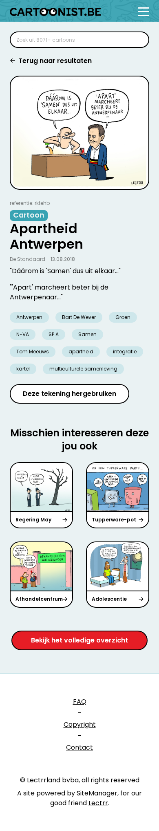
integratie (125, 351)
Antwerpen (29, 317)
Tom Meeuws (32, 351)
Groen (122, 317)
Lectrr (98, 803)
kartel (23, 368)
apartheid (80, 351)
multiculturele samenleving (83, 368)
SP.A (54, 334)
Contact (79, 747)
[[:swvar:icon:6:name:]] (138, 40)
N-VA (22, 334)
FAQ (79, 701)
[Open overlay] (143, 11)
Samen (87, 334)
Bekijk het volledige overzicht (79, 640)
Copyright (80, 724)
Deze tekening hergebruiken (69, 393)
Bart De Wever (79, 317)
